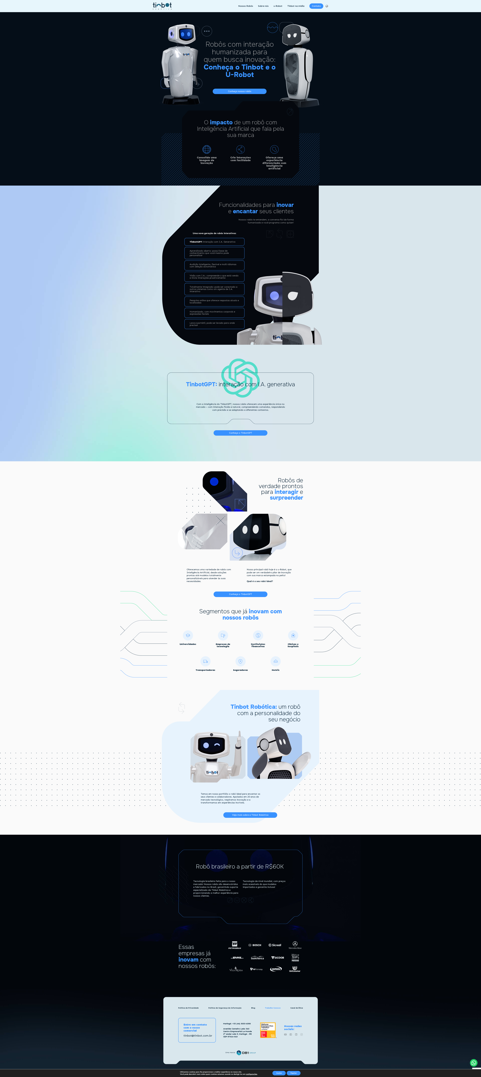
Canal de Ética (296, 1008)
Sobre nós (263, 6)
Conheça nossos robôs (239, 91)
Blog (253, 1008)
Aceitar (279, 1073)
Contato (316, 6)
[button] (473, 1063)
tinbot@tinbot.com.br (198, 1035)
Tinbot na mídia (295, 6)
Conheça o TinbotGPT (240, 433)
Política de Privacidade (188, 1008)
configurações (251, 1074)
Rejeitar (293, 1073)
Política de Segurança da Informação (225, 1008)
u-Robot (278, 6)
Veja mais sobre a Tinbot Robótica (250, 815)
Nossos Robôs (245, 6)
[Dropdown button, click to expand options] (326, 6)
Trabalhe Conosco (273, 1008)
